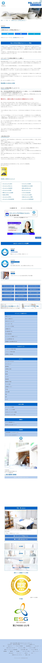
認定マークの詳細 (33, 597)
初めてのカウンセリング (11, 647)
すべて (6, 399)
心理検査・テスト (8, 386)
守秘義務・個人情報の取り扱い (11, 341)
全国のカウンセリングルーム (17, 654)
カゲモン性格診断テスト (10, 422)
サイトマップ (19, 653)
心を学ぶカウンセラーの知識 (11, 412)
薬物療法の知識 (8, 381)
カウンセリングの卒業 (8, 292)
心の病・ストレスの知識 (10, 409)
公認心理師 (7, 391)
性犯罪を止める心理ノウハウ (11, 424)
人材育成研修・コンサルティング (11, 432)
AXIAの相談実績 (8, 333)
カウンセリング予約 (26, 651)
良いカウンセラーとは (21, 292)
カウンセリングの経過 (21, 286)
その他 (6, 389)
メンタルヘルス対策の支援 (10, 349)
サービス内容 (7, 384)
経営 (6, 396)
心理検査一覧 (7, 328)
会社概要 (17, 651)
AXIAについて (8, 316)
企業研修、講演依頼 (9, 354)
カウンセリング (8, 363)
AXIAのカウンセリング (9, 321)
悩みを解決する (8, 289)
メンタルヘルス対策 (31, 647)
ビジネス (7, 376)
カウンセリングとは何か (8, 286)
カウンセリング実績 (21, 647)
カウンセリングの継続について (11, 336)
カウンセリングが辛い (8, 299)
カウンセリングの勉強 (9, 407)
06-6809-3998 (36, 2)
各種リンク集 (27, 654)
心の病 (6, 371)
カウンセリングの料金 (9, 326)
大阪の (21, 299)
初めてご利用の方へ (9, 318)
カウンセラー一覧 (8, 323)
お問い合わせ (11, 653)
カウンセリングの (34, 299)
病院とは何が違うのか (34, 289)
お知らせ (26, 653)
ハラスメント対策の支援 (10, 351)
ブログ (32, 653)
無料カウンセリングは (34, 292)
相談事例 (7, 366)
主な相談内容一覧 (8, 331)
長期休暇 (7, 379)
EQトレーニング (35, 651)
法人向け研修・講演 (24, 649)
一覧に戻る (38, 237)
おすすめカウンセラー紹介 (10, 414)
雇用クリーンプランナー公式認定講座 (10, 649)
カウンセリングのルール (34, 286)
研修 (6, 394)
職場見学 (11, 651)
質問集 (6, 374)
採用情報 (5, 651)
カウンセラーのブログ (9, 361)
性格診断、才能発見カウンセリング (8, 178)
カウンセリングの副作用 (21, 289)
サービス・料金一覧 (34, 649)
